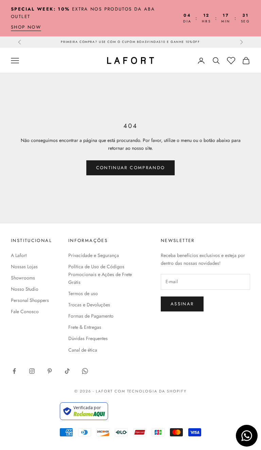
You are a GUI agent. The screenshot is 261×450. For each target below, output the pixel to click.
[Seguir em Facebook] (14, 371)
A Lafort (19, 255)
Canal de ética (82, 350)
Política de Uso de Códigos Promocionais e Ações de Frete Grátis (100, 274)
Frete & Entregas (84, 327)
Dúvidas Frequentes (88, 338)
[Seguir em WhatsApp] (85, 371)
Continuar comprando (130, 167)
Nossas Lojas (24, 266)
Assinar (182, 304)
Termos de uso (83, 293)
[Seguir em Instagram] (32, 371)
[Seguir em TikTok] (67, 371)
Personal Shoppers (30, 300)
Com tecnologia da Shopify (151, 391)
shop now (26, 27)
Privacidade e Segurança (93, 255)
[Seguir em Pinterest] (49, 371)
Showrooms (23, 277)
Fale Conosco (25, 311)
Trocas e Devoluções (89, 304)
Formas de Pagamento (91, 315)
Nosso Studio (24, 289)
